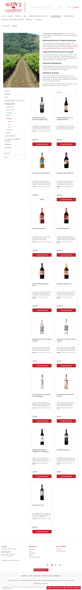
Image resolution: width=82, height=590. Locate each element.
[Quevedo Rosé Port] (42, 216)
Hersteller (7, 153)
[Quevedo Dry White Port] (42, 160)
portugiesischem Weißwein (50, 48)
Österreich (9, 129)
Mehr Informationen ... (7, 588)
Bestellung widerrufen (41, 570)
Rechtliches (32, 546)
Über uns (58, 549)
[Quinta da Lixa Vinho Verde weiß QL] (66, 326)
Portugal (8, 118)
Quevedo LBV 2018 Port (65, 173)
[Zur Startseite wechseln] (14, 7)
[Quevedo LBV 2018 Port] (66, 160)
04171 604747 (6, 552)
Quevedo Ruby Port (63, 228)
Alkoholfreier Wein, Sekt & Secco (14, 100)
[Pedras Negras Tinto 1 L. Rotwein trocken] (66, 105)
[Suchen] (60, 7)
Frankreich (9, 112)
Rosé (6, 97)
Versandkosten (37, 580)
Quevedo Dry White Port (40, 173)
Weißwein (7, 94)
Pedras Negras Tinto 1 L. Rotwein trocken (65, 118)
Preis (5, 157)
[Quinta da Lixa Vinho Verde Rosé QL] (42, 326)
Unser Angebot (61, 546)
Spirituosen (8, 144)
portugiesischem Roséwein (66, 48)
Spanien (8, 115)
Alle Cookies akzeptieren (73, 587)
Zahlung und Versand (34, 557)
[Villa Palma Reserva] (66, 437)
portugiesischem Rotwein (71, 46)
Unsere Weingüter (10, 136)
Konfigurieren (59, 587)
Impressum (32, 549)
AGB (30, 551)
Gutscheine (8, 147)
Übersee (8, 132)
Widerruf (31, 555)
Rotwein (7, 91)
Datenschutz (32, 553)
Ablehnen (50, 587)
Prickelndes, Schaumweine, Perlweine (13, 140)
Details (42, 199)
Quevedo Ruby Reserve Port (40, 284)
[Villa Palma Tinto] (42, 492)
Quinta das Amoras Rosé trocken (65, 395)
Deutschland (9, 107)
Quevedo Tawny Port (64, 284)
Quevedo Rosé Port (39, 228)
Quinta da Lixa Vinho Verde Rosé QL (41, 340)
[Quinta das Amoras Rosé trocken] (66, 382)
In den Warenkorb (42, 144)
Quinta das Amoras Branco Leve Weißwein (41, 395)
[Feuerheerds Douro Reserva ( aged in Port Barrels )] (42, 105)
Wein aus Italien (10, 110)
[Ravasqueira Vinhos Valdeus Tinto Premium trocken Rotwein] (42, 437)
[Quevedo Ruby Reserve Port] (42, 271)
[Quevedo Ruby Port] (66, 216)
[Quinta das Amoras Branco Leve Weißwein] (42, 382)
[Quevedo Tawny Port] (66, 271)
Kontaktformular (15, 560)
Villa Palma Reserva (63, 450)
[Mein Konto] (69, 7)
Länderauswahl (10, 104)
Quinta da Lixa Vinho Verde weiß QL (66, 340)
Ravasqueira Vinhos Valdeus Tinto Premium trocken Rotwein (40, 450)
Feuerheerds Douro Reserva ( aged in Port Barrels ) (40, 118)
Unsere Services (60, 551)
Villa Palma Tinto (38, 505)
